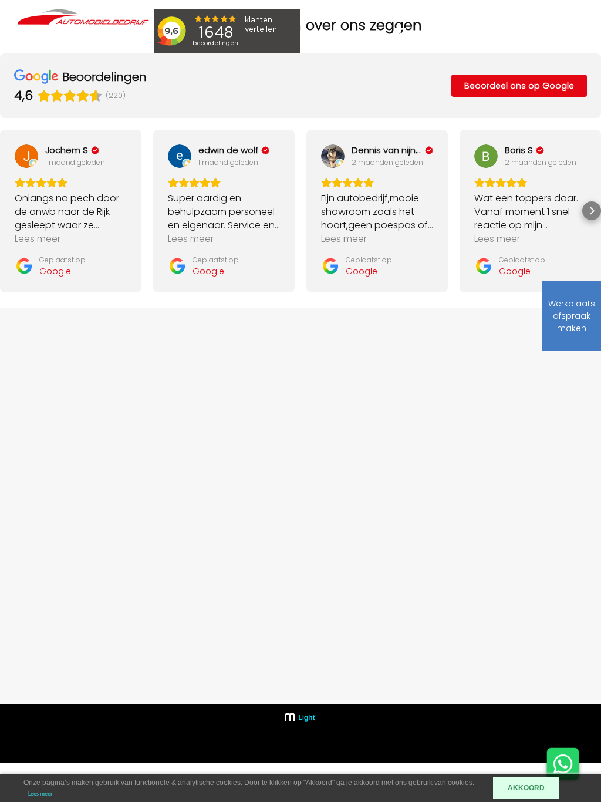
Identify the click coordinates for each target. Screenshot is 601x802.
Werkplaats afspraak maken (571, 316)
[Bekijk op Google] (26, 156)
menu (527, 32)
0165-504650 (497, 460)
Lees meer (40, 794)
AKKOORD (526, 788)
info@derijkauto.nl (507, 478)
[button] (9, 210)
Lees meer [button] (37, 238)
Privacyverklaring (371, 548)
